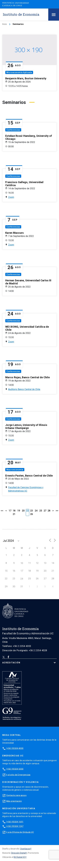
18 (14, 510)
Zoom (11, 197)
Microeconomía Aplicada (19, 72)
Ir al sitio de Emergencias (18, 774)
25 (40, 510)
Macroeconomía (14, 469)
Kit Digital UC (19, 857)
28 (49, 510)
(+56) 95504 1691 (14, 821)
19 (18, 510)
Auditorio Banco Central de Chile (24, 389)
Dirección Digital (18, 853)
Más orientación (14, 801)
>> (57, 510)
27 (45, 510)
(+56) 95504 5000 (14, 769)
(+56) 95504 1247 (14, 826)
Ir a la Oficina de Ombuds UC (20, 832)
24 (36, 510)
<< (2, 510)
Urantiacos (25, 849)
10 (21, 563)
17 (10, 510)
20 (23, 510)
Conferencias (13, 130)
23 (31, 510)
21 (14, 514)
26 (31, 514)
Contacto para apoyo (16, 795)
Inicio (4, 24)
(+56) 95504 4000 (14, 748)
